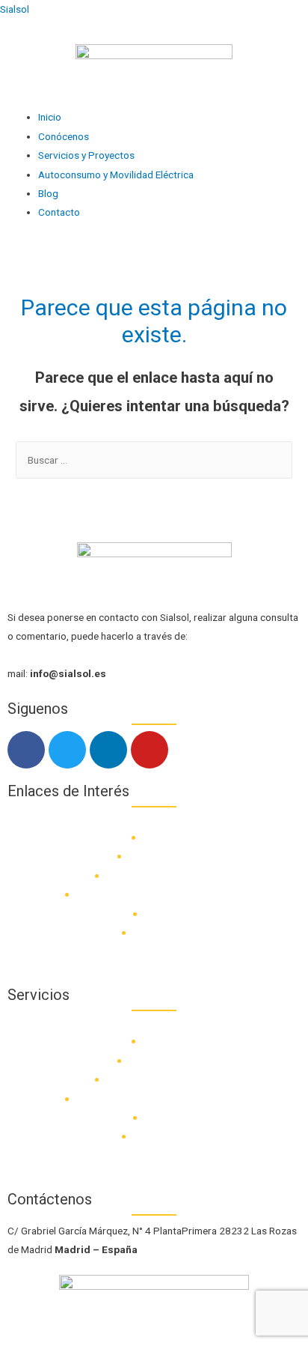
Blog (48, 193)
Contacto (59, 212)
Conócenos (63, 136)
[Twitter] (67, 750)
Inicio (49, 117)
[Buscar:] (154, 460)
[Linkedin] (108, 750)
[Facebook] (26, 750)
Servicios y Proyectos (86, 155)
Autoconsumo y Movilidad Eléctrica (116, 175)
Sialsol (14, 9)
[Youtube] (149, 750)
